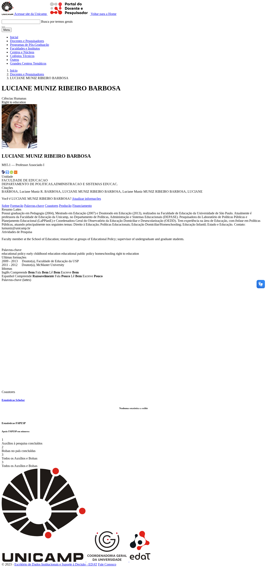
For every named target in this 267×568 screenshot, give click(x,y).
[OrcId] (11, 173)
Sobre (5, 205)
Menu (6, 29)
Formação (16, 205)
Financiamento (82, 205)
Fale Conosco (107, 564)
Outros (14, 59)
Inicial (14, 37)
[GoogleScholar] (7, 173)
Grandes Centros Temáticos (28, 63)
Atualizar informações (86, 198)
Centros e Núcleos (22, 52)
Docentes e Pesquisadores (27, 41)
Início (14, 70)
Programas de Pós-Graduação (29, 44)
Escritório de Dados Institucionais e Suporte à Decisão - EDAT (55, 564)
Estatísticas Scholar (13, 400)
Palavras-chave (34, 205)
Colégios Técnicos (22, 56)
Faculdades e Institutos (25, 48)
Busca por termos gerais (57, 21)
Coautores (51, 205)
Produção (65, 205)
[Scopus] (15, 173)
